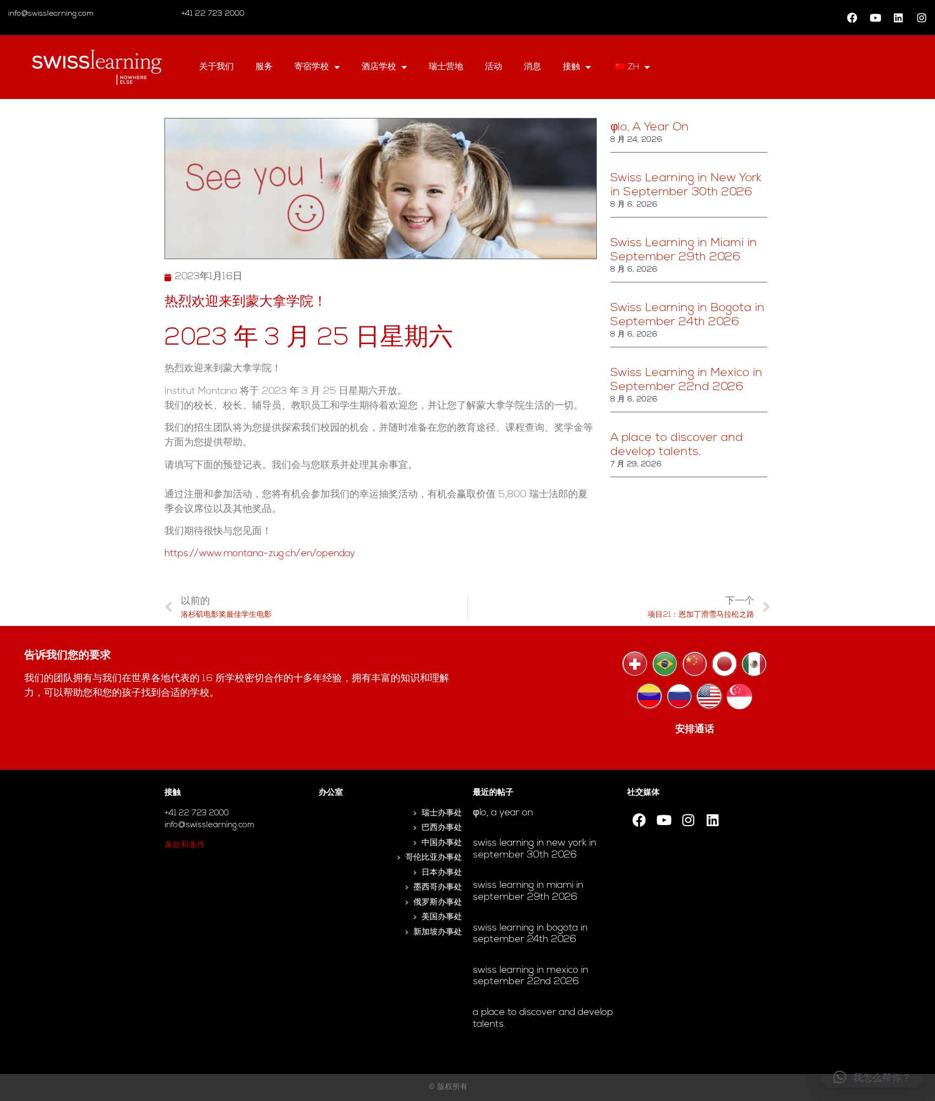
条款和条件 (184, 845)
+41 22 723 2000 (212, 14)
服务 (264, 67)
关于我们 (216, 67)
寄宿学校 (311, 67)
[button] (872, 1077)
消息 (532, 67)
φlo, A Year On (649, 127)
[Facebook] (851, 18)
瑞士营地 (446, 67)
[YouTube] (875, 18)
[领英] (898, 18)
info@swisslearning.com (51, 14)
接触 (571, 67)
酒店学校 (378, 67)
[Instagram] (921, 18)
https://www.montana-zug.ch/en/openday (259, 554)
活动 (493, 67)
